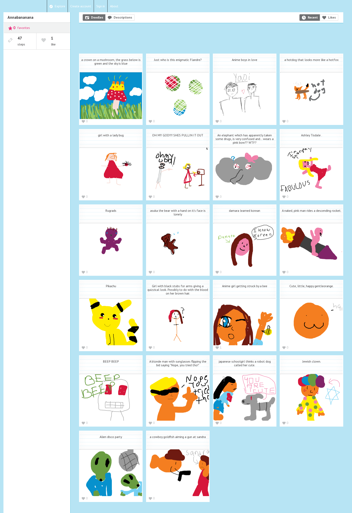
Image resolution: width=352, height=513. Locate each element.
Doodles (97, 17)
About (114, 6)
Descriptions (123, 17)
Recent (313, 17)
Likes (332, 17)
